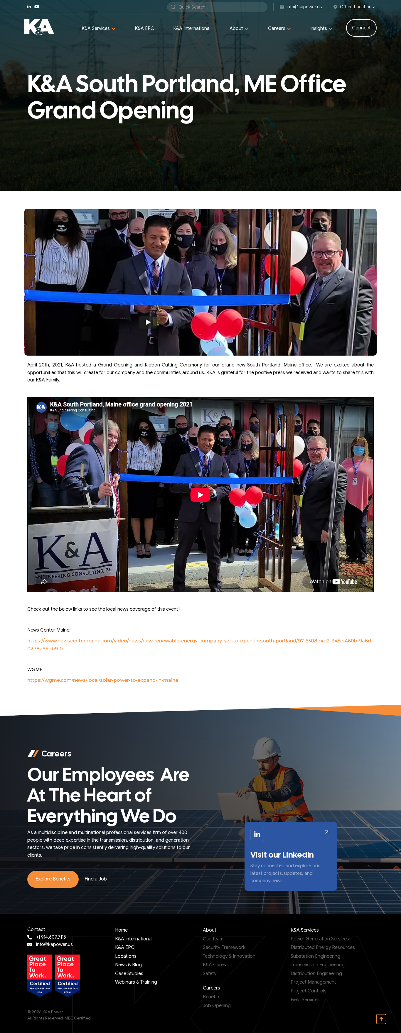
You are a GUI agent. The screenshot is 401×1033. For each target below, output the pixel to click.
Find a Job (96, 879)
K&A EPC (144, 28)
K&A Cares (214, 965)
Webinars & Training (136, 982)
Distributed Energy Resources (323, 947)
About (209, 930)
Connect (361, 28)
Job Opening (217, 1006)
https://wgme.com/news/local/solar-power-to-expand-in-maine (102, 680)
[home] (39, 27)
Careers (211, 988)
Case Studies (129, 974)
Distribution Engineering (316, 974)
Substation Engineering (315, 956)
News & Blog (128, 965)
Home (121, 930)
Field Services (305, 1000)
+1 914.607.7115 (51, 937)
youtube (36, 7)
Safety (209, 974)
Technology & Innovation (229, 956)
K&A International (191, 28)
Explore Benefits (53, 879)
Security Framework (224, 947)
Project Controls (308, 991)
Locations (126, 956)
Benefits (211, 997)
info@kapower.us (54, 944)
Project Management (313, 982)
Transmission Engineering (318, 965)
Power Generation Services (320, 939)
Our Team (213, 939)
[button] (99, 28)
